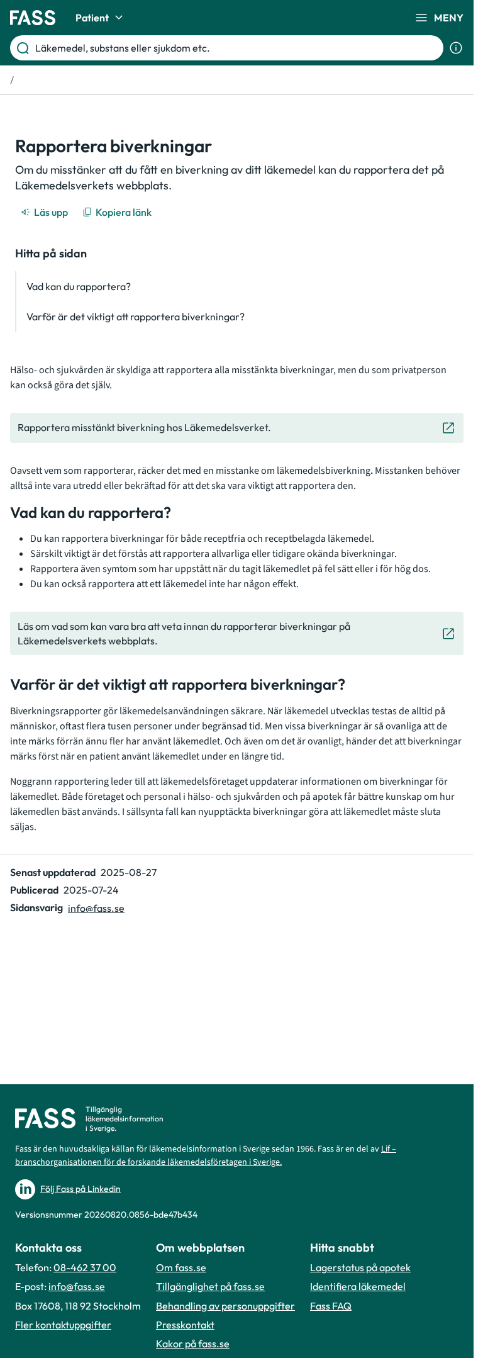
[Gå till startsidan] (32, 17)
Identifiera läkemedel (358, 1286)
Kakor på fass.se (193, 1343)
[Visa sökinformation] (456, 47)
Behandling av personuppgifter (225, 1305)
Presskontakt (185, 1324)
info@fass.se (96, 908)
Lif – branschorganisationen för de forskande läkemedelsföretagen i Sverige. (205, 1156)
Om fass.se (181, 1267)
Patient (92, 17)
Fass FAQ (331, 1305)
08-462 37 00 (84, 1267)
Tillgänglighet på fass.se (210, 1286)
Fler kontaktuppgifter (63, 1324)
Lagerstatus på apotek (360, 1267)
